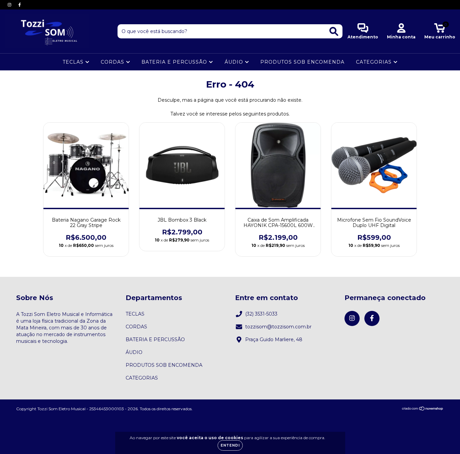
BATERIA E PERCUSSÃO (175, 62)
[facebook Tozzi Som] (19, 5)
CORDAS (113, 62)
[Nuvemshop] (423, 409)
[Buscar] (334, 31)
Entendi (230, 445)
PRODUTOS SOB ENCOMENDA (302, 62)
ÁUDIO (235, 62)
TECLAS (74, 62)
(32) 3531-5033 (261, 314)
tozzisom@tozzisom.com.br (278, 327)
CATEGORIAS (374, 62)
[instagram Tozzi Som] (10, 5)
